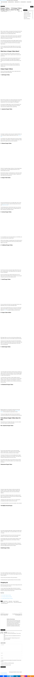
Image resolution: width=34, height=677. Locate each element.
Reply (4, 640)
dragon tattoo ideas (3, 602)
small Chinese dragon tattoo (4, 603)
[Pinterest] (5, 13)
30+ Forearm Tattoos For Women (7, 596)
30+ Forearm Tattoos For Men (6, 595)
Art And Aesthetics (4, 672)
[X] (3, 13)
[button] (1, 3)
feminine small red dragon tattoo (17, 602)
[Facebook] (1, 13)
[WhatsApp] (7, 13)
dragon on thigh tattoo (16, 601)
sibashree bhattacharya (4, 11)
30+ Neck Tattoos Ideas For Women (7, 598)
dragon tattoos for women (10, 602)
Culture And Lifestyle (5, 674)
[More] (10, 13)
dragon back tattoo (5, 601)
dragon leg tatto (10, 601)
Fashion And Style (3, 6)
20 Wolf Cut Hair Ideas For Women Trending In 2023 (4, 614)
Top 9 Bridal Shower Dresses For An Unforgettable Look (17, 614)
